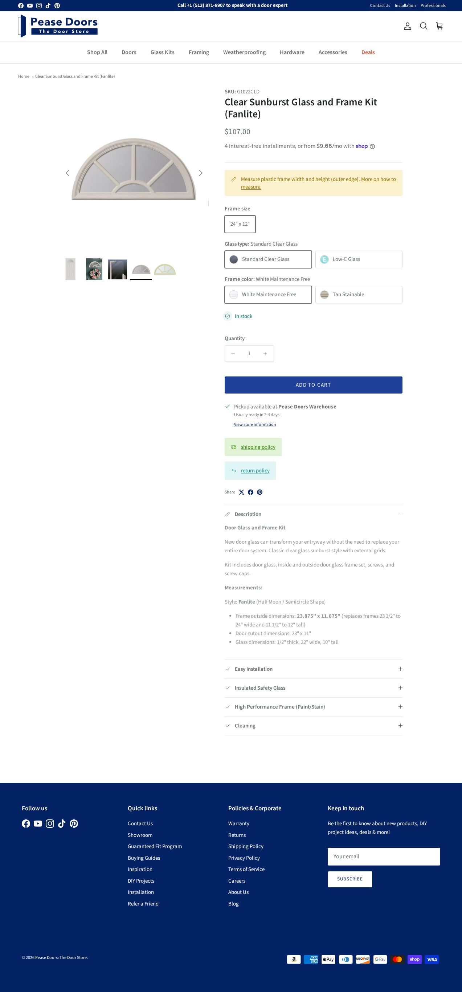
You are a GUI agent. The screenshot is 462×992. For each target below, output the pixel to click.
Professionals (433, 6)
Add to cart (313, 385)
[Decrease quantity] (231, 354)
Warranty (238, 823)
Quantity (235, 338)
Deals (368, 52)
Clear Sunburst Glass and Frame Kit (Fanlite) (75, 76)
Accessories (333, 52)
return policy (255, 471)
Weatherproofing (244, 52)
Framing (199, 52)
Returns (237, 835)
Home (23, 76)
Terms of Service (246, 869)
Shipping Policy (245, 846)
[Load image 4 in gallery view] (134, 169)
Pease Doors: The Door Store (61, 958)
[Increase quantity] (267, 354)
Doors (129, 52)
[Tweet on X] (241, 492)
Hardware (292, 52)
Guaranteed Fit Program (155, 846)
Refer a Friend (143, 904)
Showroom (140, 835)
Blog (233, 904)
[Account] (406, 26)
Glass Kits (163, 52)
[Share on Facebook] (250, 492)
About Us (238, 892)
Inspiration (140, 869)
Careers (236, 881)
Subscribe (350, 879)
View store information (255, 425)
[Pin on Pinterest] (259, 492)
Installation (405, 6)
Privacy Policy (244, 858)
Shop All (97, 52)
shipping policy (258, 447)
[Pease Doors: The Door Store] (58, 26)
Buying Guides (144, 858)
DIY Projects (141, 881)
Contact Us (380, 6)
